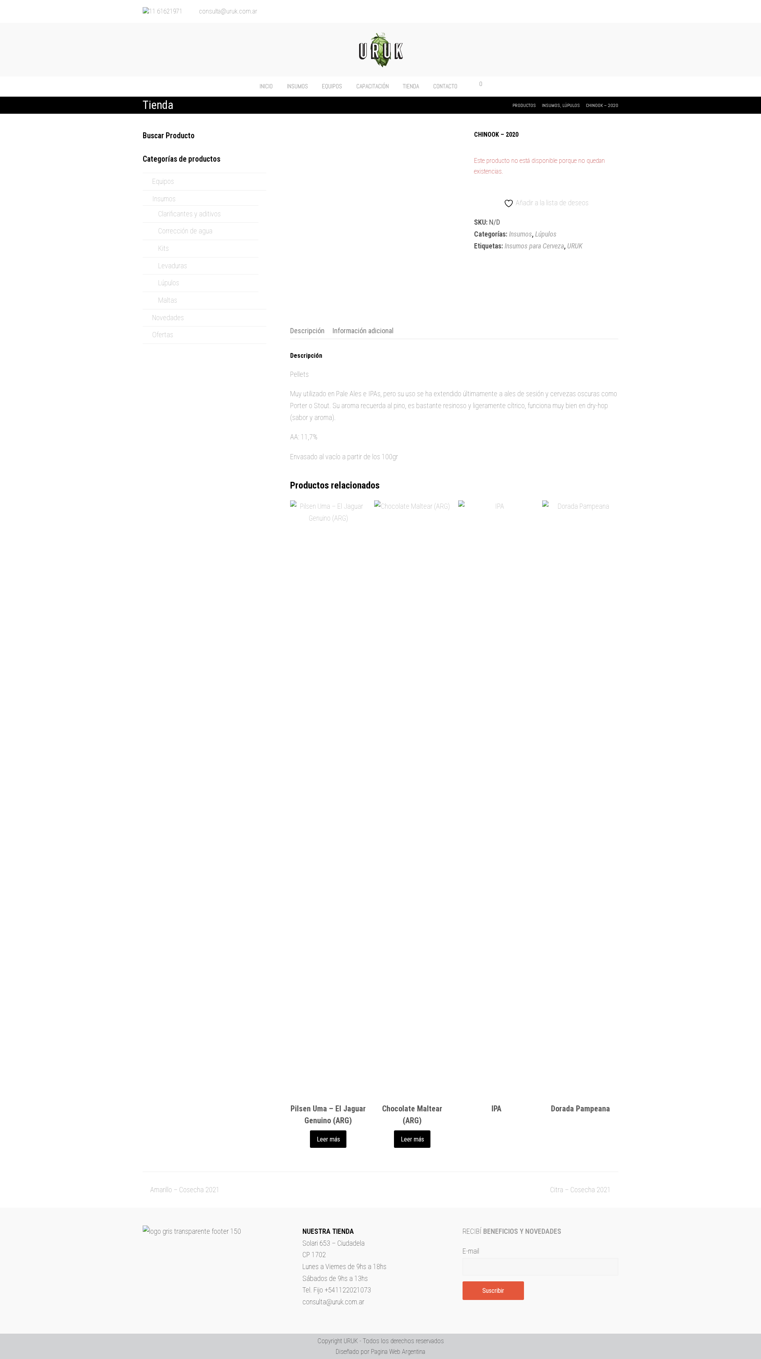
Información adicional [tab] (363, 330)
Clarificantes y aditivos (189, 214)
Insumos (520, 234)
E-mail (471, 1251)
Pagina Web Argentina (398, 1351)
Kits (163, 248)
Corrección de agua (185, 231)
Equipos (163, 181)
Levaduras (172, 265)
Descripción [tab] (307, 330)
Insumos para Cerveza (534, 246)
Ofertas (162, 334)
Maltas (167, 300)
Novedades (168, 317)
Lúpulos (545, 234)
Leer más (328, 1139)
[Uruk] (380, 49)
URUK (575, 246)
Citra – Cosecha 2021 (580, 1189)
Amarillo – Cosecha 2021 (185, 1189)
